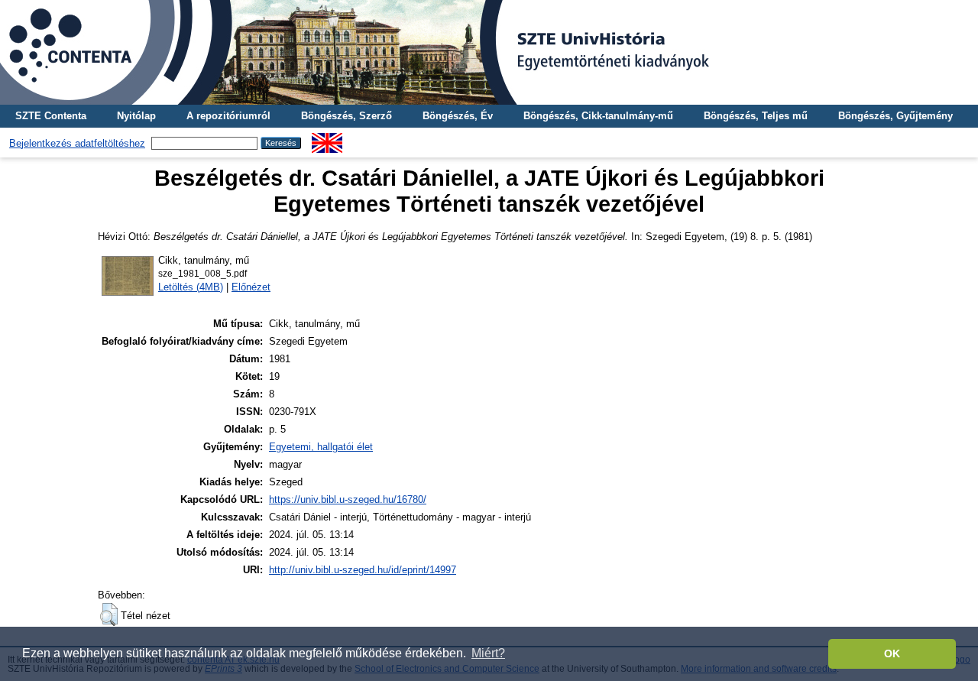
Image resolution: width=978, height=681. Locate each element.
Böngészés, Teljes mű (756, 116)
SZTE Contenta (50, 116)
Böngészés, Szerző (346, 116)
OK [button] (892, 653)
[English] (327, 138)
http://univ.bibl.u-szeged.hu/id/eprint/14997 (362, 570)
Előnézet (251, 287)
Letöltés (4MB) (190, 287)
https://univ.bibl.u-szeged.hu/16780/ (347, 499)
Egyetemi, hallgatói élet (321, 446)
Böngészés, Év (458, 116)
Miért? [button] (488, 653)
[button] (109, 614)
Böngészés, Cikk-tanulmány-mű (598, 116)
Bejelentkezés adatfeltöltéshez (77, 143)
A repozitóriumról (228, 116)
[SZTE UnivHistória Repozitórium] (489, 52)
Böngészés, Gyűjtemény (895, 116)
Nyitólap (136, 116)
